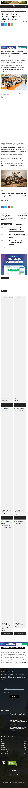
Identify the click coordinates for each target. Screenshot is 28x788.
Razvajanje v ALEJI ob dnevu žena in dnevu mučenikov (21, 217)
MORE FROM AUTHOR (17, 224)
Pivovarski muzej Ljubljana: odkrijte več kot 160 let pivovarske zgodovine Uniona (16, 229)
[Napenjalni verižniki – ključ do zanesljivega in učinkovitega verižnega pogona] (5, 722)
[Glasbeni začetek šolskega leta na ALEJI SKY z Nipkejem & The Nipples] (4, 236)
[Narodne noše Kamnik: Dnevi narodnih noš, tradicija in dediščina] (4, 242)
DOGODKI (16, 11)
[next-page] (4, 247)
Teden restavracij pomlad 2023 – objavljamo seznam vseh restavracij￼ (7, 217)
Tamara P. (4, 21)
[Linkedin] (17, 774)
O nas (3, 782)
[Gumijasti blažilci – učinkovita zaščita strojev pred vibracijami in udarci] (5, 729)
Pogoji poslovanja (22, 782)
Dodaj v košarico (7, 404)
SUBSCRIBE (14, 696)
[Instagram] (14, 774)
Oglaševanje (15, 782)
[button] (2, 6)
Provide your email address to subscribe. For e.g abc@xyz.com (13, 692)
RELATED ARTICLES (6, 224)
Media (9, 782)
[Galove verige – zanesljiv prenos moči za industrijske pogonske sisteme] (5, 715)
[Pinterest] (9, 24)
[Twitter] (5, 24)
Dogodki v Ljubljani (22, 11)
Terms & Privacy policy (14, 700)
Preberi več (20, 517)
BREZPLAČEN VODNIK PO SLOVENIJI (11, 9)
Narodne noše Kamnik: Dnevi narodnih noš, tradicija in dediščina (16, 242)
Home (2, 9)
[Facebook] (2, 24)
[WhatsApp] (12, 24)
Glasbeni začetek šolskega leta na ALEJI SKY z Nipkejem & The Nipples (17, 236)
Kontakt (6, 782)
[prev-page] (2, 247)
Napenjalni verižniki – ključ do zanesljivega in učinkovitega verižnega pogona (18, 721)
